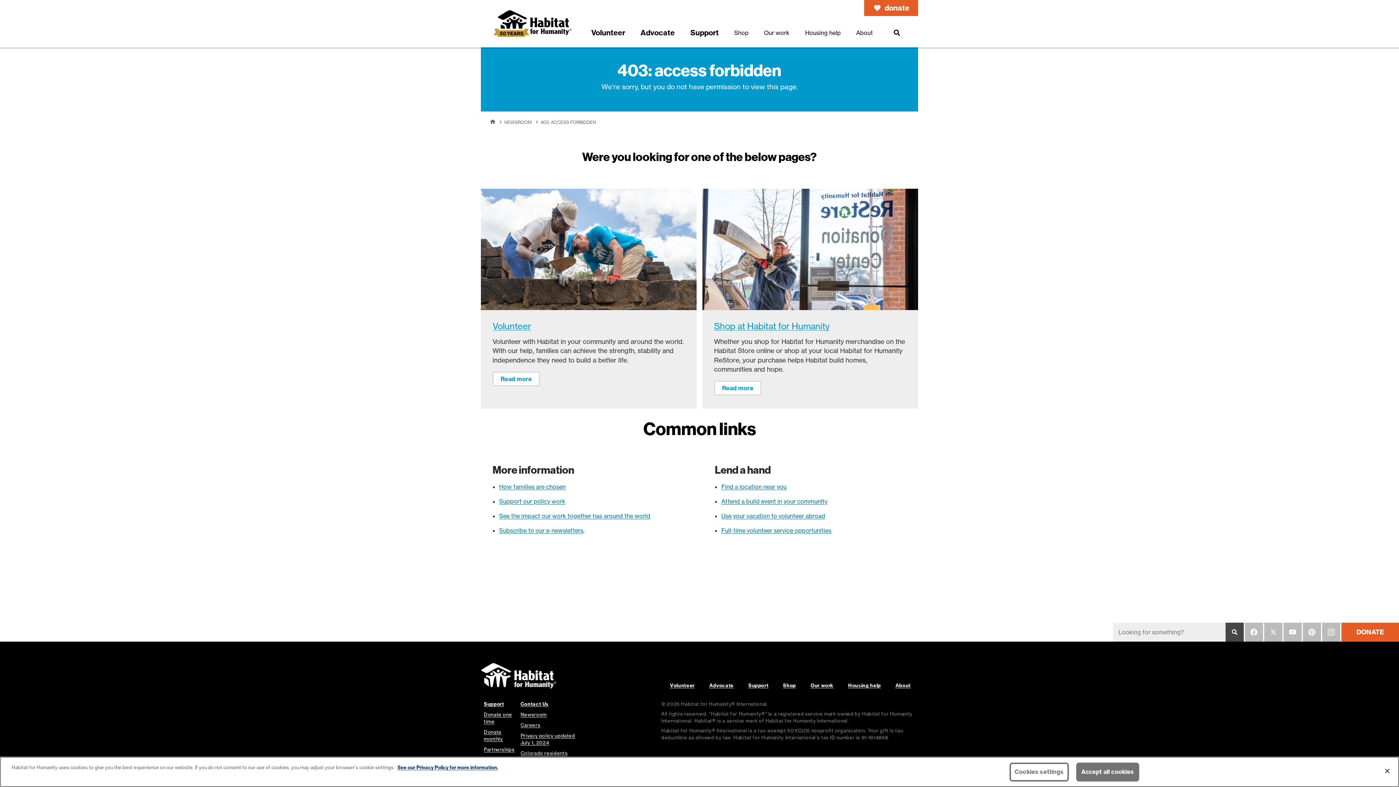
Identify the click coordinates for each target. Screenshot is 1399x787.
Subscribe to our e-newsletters (541, 530)
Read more (516, 379)
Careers (530, 725)
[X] (1273, 632)
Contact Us (535, 704)
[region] (699, 772)
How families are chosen (532, 486)
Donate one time (498, 718)
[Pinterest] (1312, 632)
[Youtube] (1293, 632)
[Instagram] (1331, 632)
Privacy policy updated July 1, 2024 (548, 739)
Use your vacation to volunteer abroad (773, 516)
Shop (789, 685)
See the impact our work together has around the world (574, 516)
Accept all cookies (1107, 771)
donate (897, 7)
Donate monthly (493, 735)
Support (758, 685)
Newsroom (518, 122)
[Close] (1387, 771)
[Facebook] (1254, 632)
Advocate (721, 685)
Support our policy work (532, 501)
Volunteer (512, 326)
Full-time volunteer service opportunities (776, 530)
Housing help (864, 685)
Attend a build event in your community (774, 501)
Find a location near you (754, 486)
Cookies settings (1039, 771)
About (903, 685)
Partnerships (499, 749)
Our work (822, 685)
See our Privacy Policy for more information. (447, 767)
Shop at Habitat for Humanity (772, 326)
